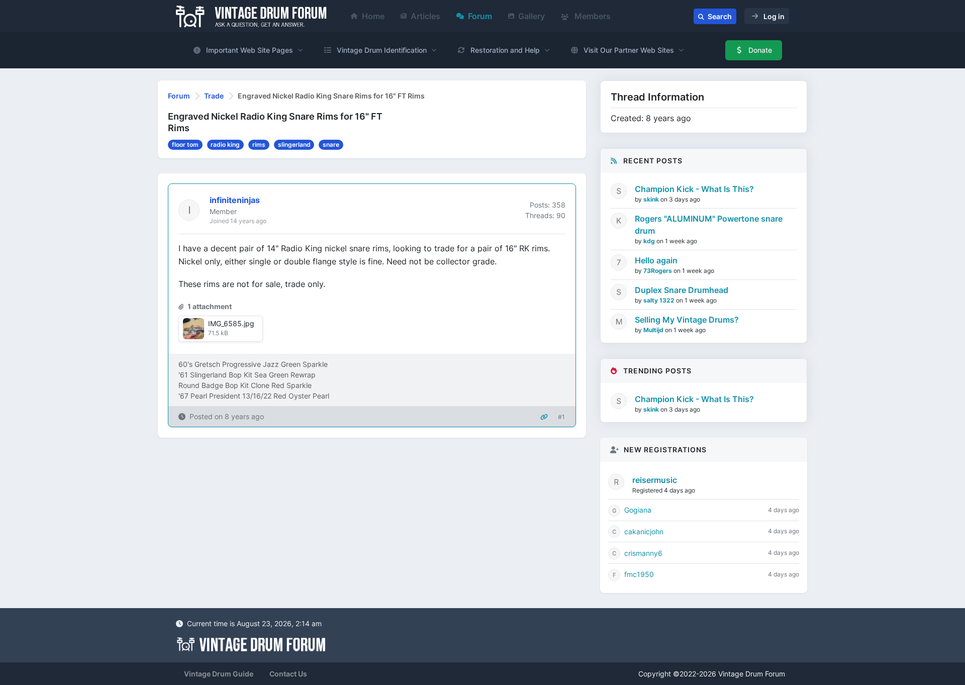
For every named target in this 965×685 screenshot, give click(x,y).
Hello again (656, 260)
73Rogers (658, 270)
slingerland (294, 144)
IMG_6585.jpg (231, 323)
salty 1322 (659, 300)
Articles (425, 16)
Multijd (654, 330)
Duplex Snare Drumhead (681, 290)
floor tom (185, 144)
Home (373, 16)
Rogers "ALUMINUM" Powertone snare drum (709, 225)
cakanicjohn (643, 531)
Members (591, 16)
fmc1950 (639, 574)
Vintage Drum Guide (218, 673)
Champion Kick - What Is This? (694, 189)
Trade (214, 95)
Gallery (531, 16)
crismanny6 (643, 553)
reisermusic (654, 480)
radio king (225, 144)
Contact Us (288, 673)
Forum (480, 16)
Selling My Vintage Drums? (687, 320)
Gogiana (637, 510)
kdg (649, 241)
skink (651, 199)
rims (258, 144)
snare (331, 144)
